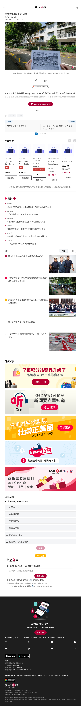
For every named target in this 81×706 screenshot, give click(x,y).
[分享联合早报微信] (52, 648)
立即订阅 (40, 632)
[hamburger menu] (3, 7)
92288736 (27, 670)
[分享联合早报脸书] (6, 642)
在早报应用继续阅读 (42, 104)
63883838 (15, 665)
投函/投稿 (60, 637)
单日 (63, 251)
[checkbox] (8, 586)
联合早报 (14, 17)
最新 (10, 198)
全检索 (40, 675)
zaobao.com (20, 694)
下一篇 (72, 121)
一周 (72, 251)
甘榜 (20, 115)
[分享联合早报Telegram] (6, 648)
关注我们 (16, 637)
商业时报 (65, 675)
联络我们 (51, 637)
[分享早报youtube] (52, 642)
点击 (30, 580)
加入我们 (34, 637)
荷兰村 (12, 115)
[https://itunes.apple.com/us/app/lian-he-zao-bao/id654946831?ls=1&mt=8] (10, 656)
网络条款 (20, 675)
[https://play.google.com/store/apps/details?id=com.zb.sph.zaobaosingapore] (24, 656)
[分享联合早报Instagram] (75, 642)
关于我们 (8, 637)
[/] (40, 7)
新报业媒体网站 (10, 675)
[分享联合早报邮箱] (75, 648)
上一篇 (9, 121)
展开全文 (39, 110)
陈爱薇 (7, 17)
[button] (33, 586)
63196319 (19, 663)
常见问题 (42, 637)
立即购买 (11, 178)
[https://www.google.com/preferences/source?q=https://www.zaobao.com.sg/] (10, 680)
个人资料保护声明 (41, 583)
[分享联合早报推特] (29, 642)
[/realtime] (14, 198)
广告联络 (25, 637)
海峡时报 (57, 675)
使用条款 (32, 583)
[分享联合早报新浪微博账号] (29, 648)
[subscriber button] (77, 7)
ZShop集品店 (48, 675)
